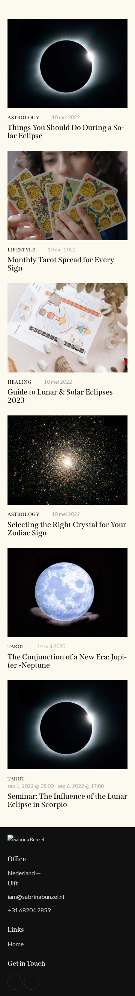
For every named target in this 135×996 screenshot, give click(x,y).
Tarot (16, 646)
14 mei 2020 (51, 646)
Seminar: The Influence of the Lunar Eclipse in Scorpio (68, 800)
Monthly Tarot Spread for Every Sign (61, 264)
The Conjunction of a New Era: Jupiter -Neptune (67, 661)
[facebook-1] (31, 982)
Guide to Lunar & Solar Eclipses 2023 (60, 396)
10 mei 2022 (66, 117)
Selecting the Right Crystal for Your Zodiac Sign (67, 528)
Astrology (23, 117)
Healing (20, 382)
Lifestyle (21, 250)
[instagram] (15, 982)
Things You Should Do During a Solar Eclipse (66, 131)
